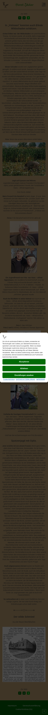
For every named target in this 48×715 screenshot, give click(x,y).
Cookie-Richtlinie (9, 379)
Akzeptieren (24, 362)
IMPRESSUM (40, 379)
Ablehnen (24, 368)
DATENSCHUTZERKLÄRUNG (25, 379)
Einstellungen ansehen (24, 375)
